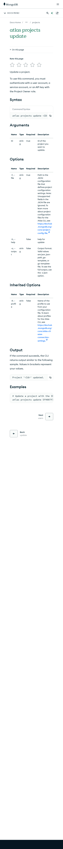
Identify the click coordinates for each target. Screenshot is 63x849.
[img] (12, 64)
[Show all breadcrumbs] (26, 22)
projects (36, 22)
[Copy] (50, 116)
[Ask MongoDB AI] (52, 13)
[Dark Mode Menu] (57, 13)
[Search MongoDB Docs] (47, 13)
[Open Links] (57, 4)
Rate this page (16, 58)
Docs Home (15, 22)
